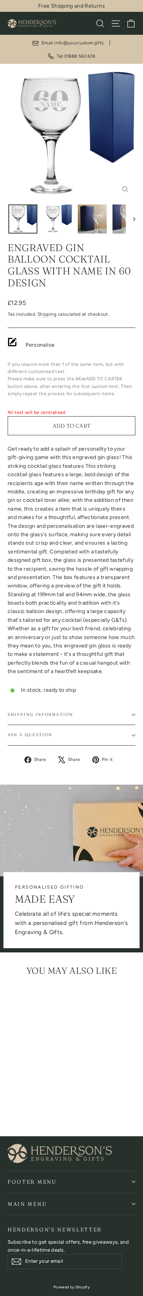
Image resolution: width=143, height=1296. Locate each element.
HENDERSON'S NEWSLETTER (55, 1229)
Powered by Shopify (71, 1287)
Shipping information (40, 714)
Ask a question (30, 734)
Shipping (47, 314)
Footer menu (32, 1182)
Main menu (27, 1204)
